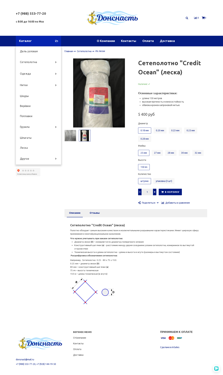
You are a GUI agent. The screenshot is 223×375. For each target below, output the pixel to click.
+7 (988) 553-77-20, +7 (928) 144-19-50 (36, 364)
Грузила (25, 126)
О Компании (106, 41)
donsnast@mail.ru (25, 359)
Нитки (24, 85)
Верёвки (25, 105)
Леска (24, 147)
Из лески (100, 51)
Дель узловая (29, 51)
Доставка (167, 41)
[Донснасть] (111, 17)
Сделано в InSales (169, 347)
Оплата (148, 41)
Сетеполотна (28, 62)
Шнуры (24, 96)
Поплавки (26, 116)
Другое (24, 158)
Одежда (25, 73)
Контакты (128, 41)
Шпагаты (26, 137)
